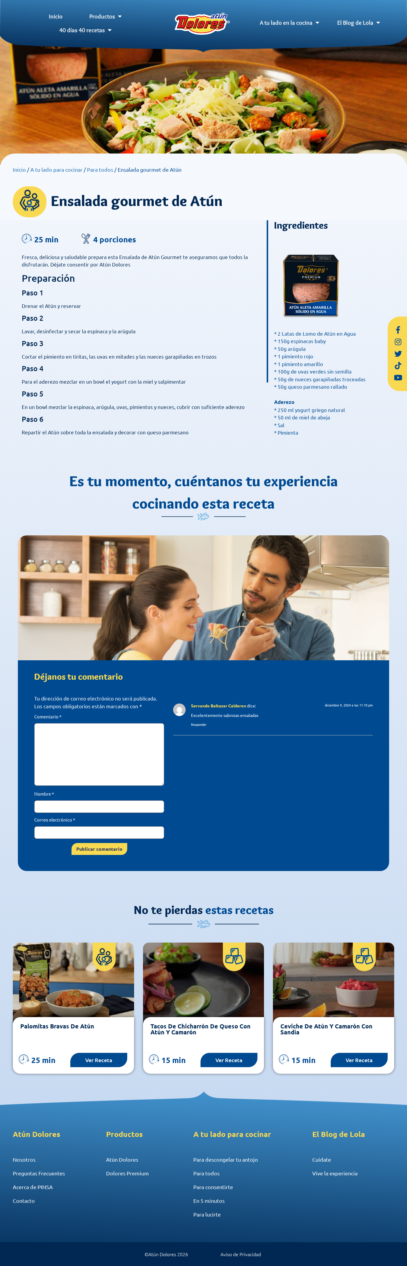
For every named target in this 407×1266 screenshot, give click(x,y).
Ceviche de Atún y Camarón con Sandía (326, 1029)
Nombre (44, 793)
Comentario (47, 716)
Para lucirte (207, 1214)
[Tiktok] (398, 365)
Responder (198, 724)
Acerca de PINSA (33, 1187)
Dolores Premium (127, 1173)
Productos (102, 16)
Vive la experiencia (335, 1173)
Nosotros (24, 1159)
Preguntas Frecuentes (39, 1173)
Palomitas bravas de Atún (57, 1026)
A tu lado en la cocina (286, 22)
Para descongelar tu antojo (225, 1159)
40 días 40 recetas (82, 30)
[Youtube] (398, 377)
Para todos (100, 169)
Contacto (24, 1200)
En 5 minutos (209, 1200)
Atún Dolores (122, 1159)
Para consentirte (213, 1187)
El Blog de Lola (355, 22)
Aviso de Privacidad (240, 1254)
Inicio (56, 16)
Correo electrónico (54, 819)
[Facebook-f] (398, 330)
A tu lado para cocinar (56, 169)
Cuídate (321, 1159)
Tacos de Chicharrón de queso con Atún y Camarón (200, 1029)
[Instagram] (398, 341)
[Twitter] (398, 353)
